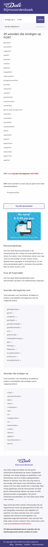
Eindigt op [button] (9, 20)
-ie (8, 414)
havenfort (8, 47)
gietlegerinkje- (13, 309)
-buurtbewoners (13, 440)
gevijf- (9, 313)
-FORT (9, 393)
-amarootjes (12, 425)
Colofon (27, 544)
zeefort (6, 139)
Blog (11, 544)
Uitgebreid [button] (40, 27)
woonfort (7, 114)
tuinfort (7, 64)
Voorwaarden (37, 544)
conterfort (8, 105)
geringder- (11, 320)
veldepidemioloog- (14, 338)
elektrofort (8, 143)
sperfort (7, 160)
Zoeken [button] (41, 19)
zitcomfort (8, 152)
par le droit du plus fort (13, 110)
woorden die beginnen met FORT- (25, 174)
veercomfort (9, 76)
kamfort (7, 59)
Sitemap (18, 544)
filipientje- (11, 349)
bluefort (7, 68)
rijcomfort (8, 122)
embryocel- (11, 356)
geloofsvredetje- (14, 324)
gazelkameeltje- (13, 327)
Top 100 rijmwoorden (24, 206)
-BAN (9, 400)
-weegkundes (12, 418)
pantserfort (8, 97)
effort (6, 131)
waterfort (7, 89)
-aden (9, 403)
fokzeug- (10, 346)
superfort (7, 51)
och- (8, 331)
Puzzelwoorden (13, 192)
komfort (7, 85)
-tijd (8, 411)
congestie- (11, 317)
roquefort (7, 147)
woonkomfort (9, 127)
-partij (9, 444)
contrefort (8, 118)
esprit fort (8, 156)
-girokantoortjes (13, 396)
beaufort (7, 43)
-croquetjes (11, 407)
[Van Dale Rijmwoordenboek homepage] (14, 5)
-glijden (10, 436)
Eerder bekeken (11, 27)
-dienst (10, 433)
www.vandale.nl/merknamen (19, 524)
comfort (7, 93)
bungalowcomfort (11, 80)
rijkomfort (8, 135)
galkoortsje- (12, 335)
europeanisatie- (13, 353)
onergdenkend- (13, 360)
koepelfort (8, 72)
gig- (8, 342)
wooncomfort (9, 101)
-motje (9, 429)
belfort (6, 55)
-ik (8, 422)
